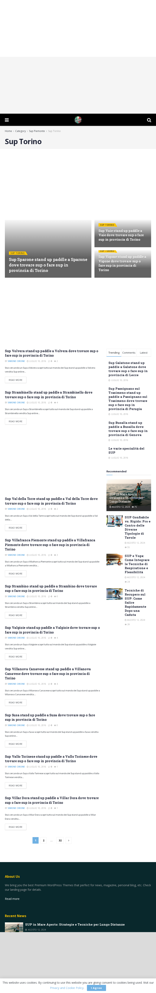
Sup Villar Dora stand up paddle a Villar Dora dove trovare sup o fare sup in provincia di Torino (52, 800)
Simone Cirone (20, 277)
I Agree (96, 988)
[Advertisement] (78, 28)
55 (128, 547)
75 (135, 506)
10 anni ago (40, 277)
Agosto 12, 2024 (120, 506)
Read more (16, 379)
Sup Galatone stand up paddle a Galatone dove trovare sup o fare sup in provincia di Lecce (128, 369)
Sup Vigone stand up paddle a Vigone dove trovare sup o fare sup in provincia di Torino (122, 263)
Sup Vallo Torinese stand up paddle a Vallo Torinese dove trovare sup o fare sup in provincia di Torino (51, 758)
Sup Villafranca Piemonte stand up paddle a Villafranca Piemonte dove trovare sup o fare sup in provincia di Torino (50, 544)
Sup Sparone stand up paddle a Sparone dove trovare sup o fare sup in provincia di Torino (48, 265)
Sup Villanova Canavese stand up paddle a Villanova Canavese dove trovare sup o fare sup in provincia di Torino (48, 673)
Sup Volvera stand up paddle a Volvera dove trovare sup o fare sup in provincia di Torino (51, 353)
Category (20, 131)
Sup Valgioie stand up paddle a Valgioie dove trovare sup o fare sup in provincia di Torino (52, 629)
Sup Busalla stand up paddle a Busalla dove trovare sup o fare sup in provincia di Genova (128, 429)
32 (60, 840)
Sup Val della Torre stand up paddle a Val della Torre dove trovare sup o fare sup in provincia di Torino (51, 500)
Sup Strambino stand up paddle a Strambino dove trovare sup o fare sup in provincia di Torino (51, 588)
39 (128, 624)
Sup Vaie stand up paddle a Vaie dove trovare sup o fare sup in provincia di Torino (121, 235)
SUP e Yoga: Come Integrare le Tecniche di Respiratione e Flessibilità (137, 564)
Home (8, 131)
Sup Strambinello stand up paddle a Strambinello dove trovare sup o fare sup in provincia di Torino (48, 394)
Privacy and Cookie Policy (66, 988)
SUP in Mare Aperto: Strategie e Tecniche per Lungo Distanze (126, 497)
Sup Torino (54, 131)
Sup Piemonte (37, 131)
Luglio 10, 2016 (37, 361)
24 (128, 581)
